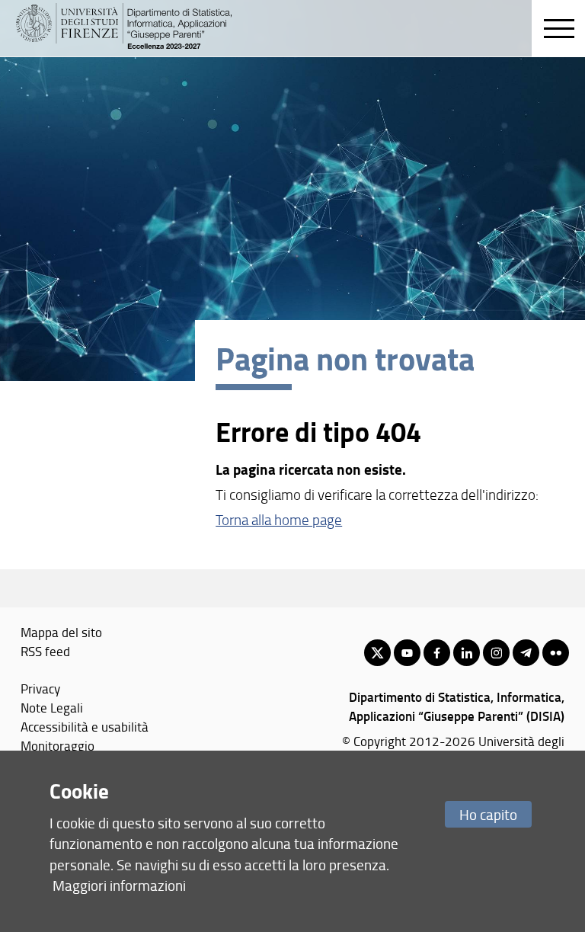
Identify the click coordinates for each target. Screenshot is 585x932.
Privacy (40, 688)
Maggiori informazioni (119, 885)
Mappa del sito (61, 632)
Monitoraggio (57, 745)
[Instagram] (496, 652)
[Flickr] (555, 652)
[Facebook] (437, 652)
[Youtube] (407, 652)
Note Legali (52, 707)
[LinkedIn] (466, 652)
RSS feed (45, 651)
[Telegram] (526, 652)
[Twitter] (377, 652)
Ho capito (488, 814)
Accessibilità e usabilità (85, 726)
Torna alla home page (279, 520)
